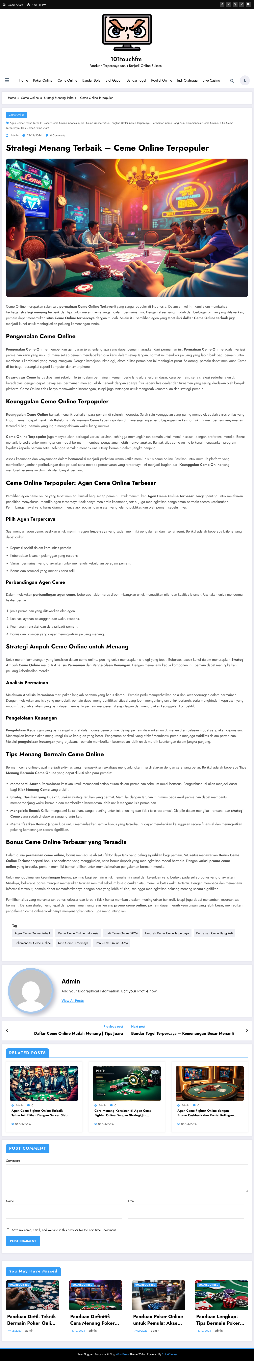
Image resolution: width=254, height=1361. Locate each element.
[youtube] (248, 4)
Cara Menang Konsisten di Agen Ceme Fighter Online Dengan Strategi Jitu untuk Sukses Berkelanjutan (122, 1113)
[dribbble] (235, 4)
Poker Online (42, 80)
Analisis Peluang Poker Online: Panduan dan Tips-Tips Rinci (221, 1319)
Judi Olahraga (187, 80)
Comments (13, 1160)
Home (23, 80)
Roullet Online (161, 80)
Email (131, 1201)
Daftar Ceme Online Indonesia (61, 123)
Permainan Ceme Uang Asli (168, 123)
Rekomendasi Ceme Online (202, 123)
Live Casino (211, 80)
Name (10, 1201)
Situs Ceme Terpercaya (73, 943)
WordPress (122, 1354)
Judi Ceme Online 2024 (95, 123)
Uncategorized (19, 1285)
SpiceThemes (169, 1354)
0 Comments (57, 135)
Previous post (113, 1026)
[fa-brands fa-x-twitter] (228, 4)
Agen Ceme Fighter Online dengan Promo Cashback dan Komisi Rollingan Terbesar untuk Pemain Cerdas (205, 1113)
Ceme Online (67, 80)
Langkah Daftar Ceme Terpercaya (130, 123)
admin (14, 135)
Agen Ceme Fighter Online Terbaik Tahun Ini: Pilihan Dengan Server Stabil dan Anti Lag (40, 1113)
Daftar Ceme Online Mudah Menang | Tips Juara (78, 1033)
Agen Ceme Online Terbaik (25, 123)
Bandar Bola (91, 80)
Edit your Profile (134, 991)
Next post (138, 1026)
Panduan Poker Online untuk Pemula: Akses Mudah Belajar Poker (32, 1319)
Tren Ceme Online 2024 (35, 128)
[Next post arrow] (247, 1030)
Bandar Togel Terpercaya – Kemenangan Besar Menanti (182, 1033)
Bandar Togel (136, 80)
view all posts (73, 1001)
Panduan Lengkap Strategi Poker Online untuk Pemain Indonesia (157, 1319)
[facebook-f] (222, 4)
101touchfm (126, 59)
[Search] (232, 81)
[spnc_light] (245, 80)
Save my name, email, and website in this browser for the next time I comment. (64, 1230)
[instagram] (241, 4)
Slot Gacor (114, 80)
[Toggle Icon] (7, 81)
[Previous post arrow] (7, 1030)
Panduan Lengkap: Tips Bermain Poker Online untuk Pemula (93, 1319)
